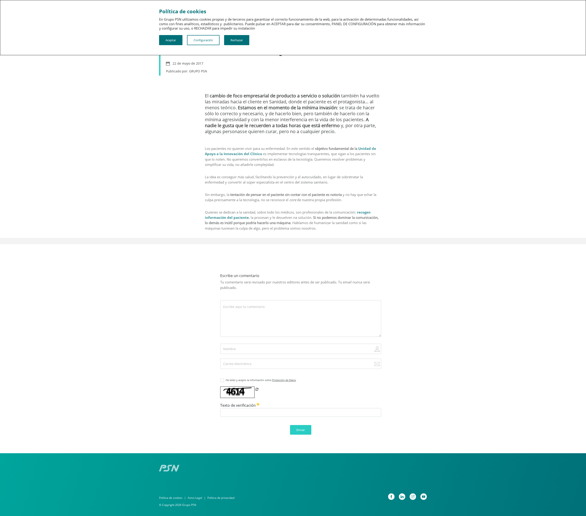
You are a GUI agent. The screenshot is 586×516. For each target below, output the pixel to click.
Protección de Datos (284, 380)
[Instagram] (413, 496)
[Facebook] (391, 496)
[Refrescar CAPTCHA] (256, 389)
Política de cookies (170, 498)
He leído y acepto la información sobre (261, 380)
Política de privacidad (220, 498)
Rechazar (237, 40)
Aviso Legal (195, 498)
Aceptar (170, 40)
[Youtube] (423, 496)
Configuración (203, 40)
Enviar (300, 430)
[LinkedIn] (402, 496)
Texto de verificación (238, 405)
